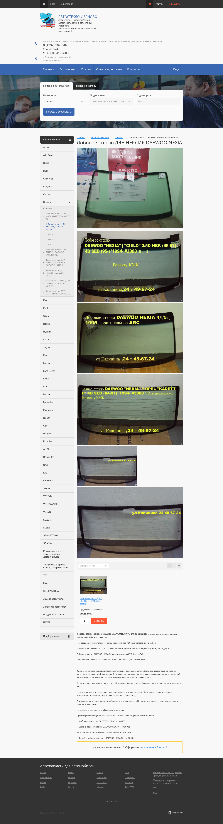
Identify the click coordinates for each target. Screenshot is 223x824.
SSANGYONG (50, 535)
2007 (50, 244)
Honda (46, 323)
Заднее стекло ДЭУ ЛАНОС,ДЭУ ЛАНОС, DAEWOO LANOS (56, 262)
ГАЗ (45, 472)
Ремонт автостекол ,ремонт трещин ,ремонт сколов (53, 554)
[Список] (174, 565)
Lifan (45, 386)
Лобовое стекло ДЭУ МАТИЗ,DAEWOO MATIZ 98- (58, 216)
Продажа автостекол (54, 614)
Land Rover (49, 371)
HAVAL (46, 622)
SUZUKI (47, 519)
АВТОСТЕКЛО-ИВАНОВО (77, 16)
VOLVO (47, 512)
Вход (52, 4)
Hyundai (47, 331)
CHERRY (48, 480)
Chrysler (47, 186)
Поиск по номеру (86, 85)
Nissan (46, 418)
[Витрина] (169, 565)
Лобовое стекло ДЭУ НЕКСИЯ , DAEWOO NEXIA (91, 601)
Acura (46, 147)
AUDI (46, 449)
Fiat (45, 300)
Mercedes (48, 402)
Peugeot (47, 433)
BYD (45, 170)
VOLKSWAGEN (51, 504)
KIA (45, 355)
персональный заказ (153, 747)
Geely (46, 316)
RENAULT (48, 457)
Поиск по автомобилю (56, 85)
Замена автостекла (53, 599)
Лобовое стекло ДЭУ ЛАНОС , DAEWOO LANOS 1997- (56, 252)
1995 (50, 234)
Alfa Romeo (49, 155)
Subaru (46, 527)
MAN (45, 583)
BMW (46, 163)
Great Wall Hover (51, 591)
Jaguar (46, 347)
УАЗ (45, 575)
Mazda (46, 394)
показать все (111, 801)
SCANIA (47, 543)
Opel (45, 425)
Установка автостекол (54, 606)
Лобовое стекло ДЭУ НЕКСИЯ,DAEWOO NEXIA (56, 227)
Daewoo (47, 202)
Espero (49, 208)
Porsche (47, 441)
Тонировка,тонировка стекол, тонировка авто (55, 566)
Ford (45, 308)
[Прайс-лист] (179, 565)
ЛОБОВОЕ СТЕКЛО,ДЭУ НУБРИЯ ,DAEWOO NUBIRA (58, 283)
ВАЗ (45, 465)
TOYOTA (47, 496)
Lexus (46, 378)
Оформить (174, 4)
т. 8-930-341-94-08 (56, 53)
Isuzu (46, 339)
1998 (50, 239)
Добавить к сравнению (92, 609)
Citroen (46, 194)
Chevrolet (48, 178)
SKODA (47, 488)
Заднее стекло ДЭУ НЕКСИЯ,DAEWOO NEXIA (55, 273)
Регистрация (66, 4)
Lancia (46, 363)
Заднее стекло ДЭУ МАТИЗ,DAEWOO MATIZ (58, 292)
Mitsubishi (48, 410)
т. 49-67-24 (50, 49)
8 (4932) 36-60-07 (55, 45)
